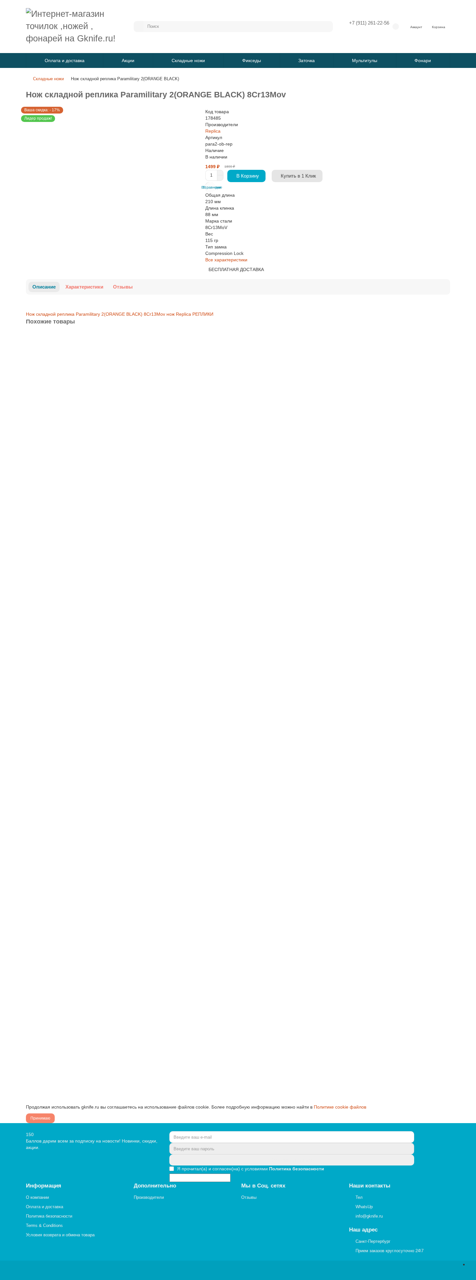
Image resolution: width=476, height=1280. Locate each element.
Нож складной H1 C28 (51, 554)
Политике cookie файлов (340, 1107)
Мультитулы (364, 60)
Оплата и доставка (65, 60)
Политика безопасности (49, 1216)
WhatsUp (364, 1206)
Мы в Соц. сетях (263, 1186)
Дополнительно (155, 1186)
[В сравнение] (444, 352)
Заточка (306, 60)
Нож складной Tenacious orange (62, 1010)
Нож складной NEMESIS (53, 858)
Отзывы (123, 287)
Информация (43, 1186)
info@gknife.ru (369, 1216)
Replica (213, 131)
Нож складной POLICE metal (58, 402)
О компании (37, 1197)
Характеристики (84, 287)
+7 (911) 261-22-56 (369, 23)
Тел (359, 1197)
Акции (128, 60)
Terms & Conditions (44, 1225)
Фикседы (251, 60)
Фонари (422, 60)
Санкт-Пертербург (373, 1241)
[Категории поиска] (138, 26)
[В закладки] (444, 339)
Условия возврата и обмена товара (60, 1234)
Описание (44, 287)
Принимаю (40, 1118)
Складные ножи (188, 60)
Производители (149, 1197)
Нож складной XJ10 (48, 706)
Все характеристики (226, 259)
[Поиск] (326, 26)
